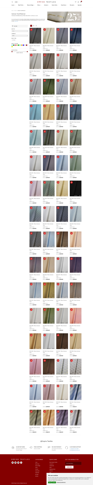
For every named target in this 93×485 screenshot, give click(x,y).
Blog (50, 472)
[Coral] (15, 45)
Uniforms (51, 470)
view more (16, 21)
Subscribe (69, 467)
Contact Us (51, 463)
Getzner (15, 10)
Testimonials (51, 465)
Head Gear (37, 472)
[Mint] (20, 45)
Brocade (36, 474)
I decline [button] (53, 482)
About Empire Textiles (53, 462)
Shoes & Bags (37, 465)
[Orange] (21, 45)
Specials (36, 476)
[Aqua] (12, 45)
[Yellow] (12, 46)
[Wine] (26, 45)
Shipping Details (52, 469)
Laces (36, 462)
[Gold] (16, 45)
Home (12, 10)
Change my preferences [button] (61, 482)
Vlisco (36, 467)
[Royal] (23, 45)
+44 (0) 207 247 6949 (74, 448)
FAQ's (50, 467)
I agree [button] (50, 482)
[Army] (13, 45)
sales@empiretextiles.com (75, 450)
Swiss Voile (37, 470)
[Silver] (25, 45)
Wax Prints (37, 463)
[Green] (18, 45)
